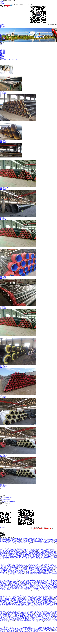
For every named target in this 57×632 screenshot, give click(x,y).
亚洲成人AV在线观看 (31, 631)
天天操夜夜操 (20, 543)
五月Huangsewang (10, 610)
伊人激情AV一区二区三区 (30, 571)
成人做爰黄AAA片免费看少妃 (9, 549)
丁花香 (22, 550)
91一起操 (3, 585)
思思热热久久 (5, 556)
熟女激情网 (20, 630)
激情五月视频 (19, 571)
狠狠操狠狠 (47, 596)
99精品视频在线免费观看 (36, 588)
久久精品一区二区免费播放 (50, 542)
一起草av (36, 583)
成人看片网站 (34, 540)
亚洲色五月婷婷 (28, 597)
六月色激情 (40, 603)
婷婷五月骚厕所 (47, 597)
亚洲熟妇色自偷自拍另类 (45, 558)
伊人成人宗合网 (14, 584)
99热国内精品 (12, 579)
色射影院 (36, 604)
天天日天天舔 (48, 614)
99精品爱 (12, 551)
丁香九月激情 (11, 599)
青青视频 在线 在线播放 (52, 563)
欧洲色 (20, 594)
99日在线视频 (53, 620)
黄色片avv (31, 588)
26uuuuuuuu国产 (5, 569)
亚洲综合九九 (25, 566)
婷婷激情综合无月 (25, 550)
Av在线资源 (43, 589)
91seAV (46, 551)
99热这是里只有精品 (9, 601)
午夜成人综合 (26, 567)
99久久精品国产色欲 (40, 621)
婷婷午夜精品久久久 (52, 628)
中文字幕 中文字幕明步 (43, 570)
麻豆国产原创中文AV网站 (11, 628)
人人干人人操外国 (10, 627)
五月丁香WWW (54, 543)
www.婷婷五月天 (34, 614)
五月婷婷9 (40, 564)
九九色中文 (46, 553)
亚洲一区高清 (19, 588)
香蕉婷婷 (43, 567)
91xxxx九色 (36, 627)
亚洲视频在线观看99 (7, 570)
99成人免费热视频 (54, 540)
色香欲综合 (6, 557)
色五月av (33, 568)
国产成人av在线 (53, 566)
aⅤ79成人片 (51, 550)
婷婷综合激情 (35, 542)
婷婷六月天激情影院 (52, 598)
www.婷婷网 (40, 565)
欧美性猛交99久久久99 (35, 563)
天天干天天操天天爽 (19, 584)
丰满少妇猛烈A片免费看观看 (25, 582)
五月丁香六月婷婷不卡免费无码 (28, 542)
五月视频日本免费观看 (48, 557)
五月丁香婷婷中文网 (9, 566)
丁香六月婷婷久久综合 (39, 619)
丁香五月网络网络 (9, 572)
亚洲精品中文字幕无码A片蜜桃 (5, 542)
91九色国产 (22, 540)
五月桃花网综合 (10, 569)
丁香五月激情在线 (32, 611)
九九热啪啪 (8, 552)
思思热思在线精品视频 (39, 540)
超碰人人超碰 (43, 548)
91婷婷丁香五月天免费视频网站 (20, 548)
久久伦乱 (23, 543)
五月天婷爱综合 (23, 618)
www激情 (26, 610)
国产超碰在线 (30, 563)
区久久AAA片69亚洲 (35, 586)
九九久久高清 (17, 563)
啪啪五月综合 (39, 542)
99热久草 (49, 566)
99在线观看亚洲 (32, 597)
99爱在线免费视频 (48, 627)
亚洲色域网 (10, 621)
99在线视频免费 (40, 620)
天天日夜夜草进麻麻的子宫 (21, 616)
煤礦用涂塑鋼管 (2, 28)
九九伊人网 (44, 540)
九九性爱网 (26, 600)
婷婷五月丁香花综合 (4, 590)
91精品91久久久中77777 (20, 619)
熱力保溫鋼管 (2, 36)
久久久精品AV (52, 614)
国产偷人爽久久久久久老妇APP (5, 568)
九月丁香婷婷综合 (52, 581)
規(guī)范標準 (2, 58)
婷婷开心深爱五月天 (36, 594)
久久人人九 (13, 601)
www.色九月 (36, 613)
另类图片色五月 (45, 547)
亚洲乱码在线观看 (47, 604)
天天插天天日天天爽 (36, 584)
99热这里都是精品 (31, 567)
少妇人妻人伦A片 (32, 613)
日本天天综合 (40, 626)
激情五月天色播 (23, 553)
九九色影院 (54, 568)
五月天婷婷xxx (33, 617)
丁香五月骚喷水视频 (49, 571)
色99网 (25, 573)
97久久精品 (16, 628)
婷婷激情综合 (54, 549)
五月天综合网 (11, 587)
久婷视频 (37, 620)
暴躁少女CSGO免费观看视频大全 (7, 564)
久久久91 (25, 564)
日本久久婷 (26, 619)
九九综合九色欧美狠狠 (28, 620)
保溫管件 (1, 40)
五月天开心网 (40, 550)
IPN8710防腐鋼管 (2, 33)
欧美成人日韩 (49, 572)
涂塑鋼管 (1, 25)
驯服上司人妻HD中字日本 (26, 630)
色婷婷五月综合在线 (40, 556)
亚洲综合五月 (46, 605)
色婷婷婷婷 (18, 574)
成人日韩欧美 (2, 551)
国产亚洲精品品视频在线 (21, 597)
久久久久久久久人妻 (49, 555)
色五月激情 (20, 556)
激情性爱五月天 (52, 569)
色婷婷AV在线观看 (14, 572)
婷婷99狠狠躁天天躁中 (46, 598)
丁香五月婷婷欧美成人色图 (21, 549)
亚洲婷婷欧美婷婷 (3, 572)
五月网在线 (9, 556)
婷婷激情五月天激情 (16, 542)
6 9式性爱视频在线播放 (14, 616)
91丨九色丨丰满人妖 (42, 617)
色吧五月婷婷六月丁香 (38, 612)
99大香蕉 (33, 602)
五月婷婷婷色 (23, 565)
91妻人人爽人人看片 (47, 602)
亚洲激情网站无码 (22, 610)
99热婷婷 (15, 574)
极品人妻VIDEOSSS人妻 (45, 628)
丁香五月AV (43, 626)
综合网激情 (35, 629)
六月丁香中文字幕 (25, 554)
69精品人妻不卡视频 (39, 547)
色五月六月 (2, 548)
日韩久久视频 (29, 604)
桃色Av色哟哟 (15, 549)
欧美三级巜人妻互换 (51, 567)
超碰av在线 (7, 547)
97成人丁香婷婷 (44, 539)
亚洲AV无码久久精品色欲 (35, 585)
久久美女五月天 (44, 555)
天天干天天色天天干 (27, 598)
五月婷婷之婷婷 (31, 605)
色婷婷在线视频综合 (40, 554)
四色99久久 (24, 590)
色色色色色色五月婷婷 (46, 573)
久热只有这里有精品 (44, 599)
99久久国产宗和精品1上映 (48, 574)
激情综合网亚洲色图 (42, 553)
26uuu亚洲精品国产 (45, 590)
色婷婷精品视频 (8, 558)
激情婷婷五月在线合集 (19, 601)
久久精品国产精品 (30, 551)
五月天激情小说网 (31, 569)
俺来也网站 (12, 594)
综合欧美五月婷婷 (3, 566)
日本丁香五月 (34, 566)
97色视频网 (3, 581)
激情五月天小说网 (41, 615)
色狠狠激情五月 (16, 581)
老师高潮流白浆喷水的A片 (38, 598)
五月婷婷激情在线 (48, 549)
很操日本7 (23, 602)
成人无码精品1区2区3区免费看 (48, 584)
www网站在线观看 (7, 594)
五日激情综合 (48, 569)
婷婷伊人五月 (46, 563)
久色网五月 (22, 621)
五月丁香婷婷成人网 (21, 628)
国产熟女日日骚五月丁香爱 (45, 564)
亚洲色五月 (46, 552)
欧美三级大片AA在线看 (41, 600)
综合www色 (18, 539)
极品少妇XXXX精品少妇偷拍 (25, 557)
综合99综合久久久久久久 (8, 565)
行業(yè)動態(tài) (2, 56)
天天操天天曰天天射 (16, 610)
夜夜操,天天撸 (6, 539)
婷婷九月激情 (7, 629)
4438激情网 (29, 554)
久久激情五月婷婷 (45, 610)
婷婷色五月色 (30, 548)
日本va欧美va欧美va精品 (37, 595)
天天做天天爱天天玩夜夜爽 (28, 627)
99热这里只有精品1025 (14, 558)
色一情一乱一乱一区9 (16, 595)
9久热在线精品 (26, 594)
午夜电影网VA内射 (39, 629)
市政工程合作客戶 (2, 49)
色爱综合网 (29, 619)
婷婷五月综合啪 (30, 581)
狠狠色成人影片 (24, 596)
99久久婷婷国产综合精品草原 (8, 554)
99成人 (50, 596)
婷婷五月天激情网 (24, 604)
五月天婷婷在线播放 (15, 554)
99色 (29, 595)
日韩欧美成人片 (31, 594)
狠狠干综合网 (20, 554)
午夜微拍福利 (14, 573)
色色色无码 (19, 604)
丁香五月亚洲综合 (46, 541)
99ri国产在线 (37, 617)
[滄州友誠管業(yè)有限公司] (3, 6)
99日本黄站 (34, 551)
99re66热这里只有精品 (51, 621)
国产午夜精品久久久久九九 (4, 541)
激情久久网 (45, 566)
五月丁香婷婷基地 (25, 605)
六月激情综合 (31, 615)
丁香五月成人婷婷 (2, 555)
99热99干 (10, 626)
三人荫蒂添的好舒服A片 (38, 558)
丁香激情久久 (16, 614)
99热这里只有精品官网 (5, 573)
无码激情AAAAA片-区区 (35, 590)
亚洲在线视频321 (5, 612)
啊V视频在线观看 (45, 565)
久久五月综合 (33, 620)
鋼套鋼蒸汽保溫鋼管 (3, 39)
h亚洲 (53, 630)
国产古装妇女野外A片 (24, 580)
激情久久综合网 (39, 551)
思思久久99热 (46, 630)
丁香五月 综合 (41, 618)
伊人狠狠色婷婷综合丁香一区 (22, 570)
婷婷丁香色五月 (18, 582)
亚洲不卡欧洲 (6, 616)
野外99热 (14, 565)
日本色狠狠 (21, 605)
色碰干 (5, 589)
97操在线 (46, 615)
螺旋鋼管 (1, 41)
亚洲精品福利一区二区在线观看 (24, 612)
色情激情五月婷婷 (41, 602)
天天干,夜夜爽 (30, 586)
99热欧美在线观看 (27, 611)
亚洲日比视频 (42, 552)
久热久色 (25, 541)
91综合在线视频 (50, 553)
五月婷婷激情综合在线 (28, 602)
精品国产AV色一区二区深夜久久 (43, 594)
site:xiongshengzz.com (25, 587)
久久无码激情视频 (5, 627)
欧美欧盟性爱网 (40, 582)
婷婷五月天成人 (17, 612)
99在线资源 (16, 597)
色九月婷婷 (23, 584)
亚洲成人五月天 (27, 553)
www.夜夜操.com (28, 616)
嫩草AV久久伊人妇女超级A (31, 558)
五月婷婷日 (6, 603)
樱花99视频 (44, 601)
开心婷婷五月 (22, 567)
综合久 (17, 543)
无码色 (10, 616)
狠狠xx (23, 556)
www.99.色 (9, 618)
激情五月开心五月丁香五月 (3, 618)
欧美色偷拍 (18, 567)
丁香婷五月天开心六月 (7, 551)
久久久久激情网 (50, 565)
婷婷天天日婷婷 (2, 557)
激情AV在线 (11, 542)
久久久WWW (50, 629)
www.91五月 (40, 543)
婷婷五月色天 (41, 584)
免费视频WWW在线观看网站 (15, 630)
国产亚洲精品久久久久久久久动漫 (22, 558)
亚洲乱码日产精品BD (38, 611)
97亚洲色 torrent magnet (28, 568)
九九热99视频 (43, 557)
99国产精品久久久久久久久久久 (50, 585)
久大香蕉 (37, 541)
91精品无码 (51, 612)
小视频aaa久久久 (53, 596)
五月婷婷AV (16, 570)
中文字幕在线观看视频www (38, 567)
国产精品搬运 (21, 542)
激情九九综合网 (15, 569)
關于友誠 (1, 59)
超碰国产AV (9, 541)
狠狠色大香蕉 (50, 594)
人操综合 (12, 552)
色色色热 (6, 611)
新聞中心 (1, 54)
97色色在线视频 (38, 599)
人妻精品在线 (13, 543)
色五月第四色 (3, 547)
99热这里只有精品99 (43, 585)
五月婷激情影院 (7, 581)
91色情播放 (53, 555)
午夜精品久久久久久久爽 (9, 580)
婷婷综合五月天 (46, 621)
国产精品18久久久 (52, 602)
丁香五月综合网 (54, 570)
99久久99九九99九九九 (41, 604)
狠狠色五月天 (36, 564)
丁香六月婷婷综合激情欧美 (40, 566)
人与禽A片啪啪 (16, 586)
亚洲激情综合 (14, 582)
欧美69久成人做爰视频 (15, 566)
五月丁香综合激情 (15, 587)
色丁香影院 (54, 612)
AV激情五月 (17, 626)
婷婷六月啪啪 (2, 539)
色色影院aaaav (40, 573)
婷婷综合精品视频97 (10, 590)
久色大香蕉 (32, 610)
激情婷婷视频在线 (48, 540)
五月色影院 (8, 589)
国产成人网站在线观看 (43, 549)
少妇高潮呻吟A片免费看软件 (11, 563)
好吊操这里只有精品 (25, 595)
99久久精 (33, 627)
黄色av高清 (54, 550)
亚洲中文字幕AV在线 (49, 543)
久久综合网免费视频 (28, 614)
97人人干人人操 (11, 629)
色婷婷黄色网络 (24, 588)
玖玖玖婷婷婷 (49, 599)
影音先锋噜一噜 (52, 597)
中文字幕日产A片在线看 (53, 564)
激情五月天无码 (49, 570)
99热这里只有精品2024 (49, 588)
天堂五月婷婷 (8, 579)
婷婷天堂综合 (10, 573)
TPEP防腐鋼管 (2, 32)
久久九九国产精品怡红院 (40, 605)
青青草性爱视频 (21, 566)
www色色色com (4, 580)
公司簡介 (1, 497)
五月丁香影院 (16, 604)
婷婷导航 (52, 616)
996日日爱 (12, 556)
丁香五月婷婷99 (47, 581)
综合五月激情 (40, 613)
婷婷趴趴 (10, 584)
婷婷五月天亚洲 (10, 539)
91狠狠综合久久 (16, 552)
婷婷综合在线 (29, 556)
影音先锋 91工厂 (49, 615)
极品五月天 (20, 555)
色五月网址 (42, 580)
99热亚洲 (29, 610)
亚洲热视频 (25, 556)
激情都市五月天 (45, 582)
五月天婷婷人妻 (25, 552)
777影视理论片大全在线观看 (13, 571)
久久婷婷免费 (46, 580)
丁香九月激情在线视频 (42, 569)
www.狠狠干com (29, 596)
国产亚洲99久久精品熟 (41, 583)
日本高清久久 (51, 541)
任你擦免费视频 (30, 585)
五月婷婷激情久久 (3, 614)
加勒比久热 (40, 571)
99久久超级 (53, 603)
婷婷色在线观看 (13, 553)
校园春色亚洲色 (20, 629)
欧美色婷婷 (43, 597)
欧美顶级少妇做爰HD (18, 557)
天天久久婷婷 (3, 631)
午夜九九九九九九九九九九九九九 (31, 570)
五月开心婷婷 (37, 568)
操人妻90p (33, 579)
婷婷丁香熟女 (31, 582)
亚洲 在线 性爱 (54, 554)
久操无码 (3, 603)
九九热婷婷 (53, 551)
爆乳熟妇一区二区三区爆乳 (47, 620)
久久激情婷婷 (54, 601)
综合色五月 (4, 567)
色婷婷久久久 (50, 630)
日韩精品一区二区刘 (18, 615)
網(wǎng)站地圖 (2, 3)
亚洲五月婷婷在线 (2, 611)
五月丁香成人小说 (36, 601)
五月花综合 (43, 551)
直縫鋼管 (1, 43)
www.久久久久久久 (6, 571)
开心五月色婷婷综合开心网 (33, 574)
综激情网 (45, 556)
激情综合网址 (46, 583)
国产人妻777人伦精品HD (25, 601)
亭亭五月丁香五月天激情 (21, 568)
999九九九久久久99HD (38, 539)
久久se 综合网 (8, 631)
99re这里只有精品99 (25, 579)
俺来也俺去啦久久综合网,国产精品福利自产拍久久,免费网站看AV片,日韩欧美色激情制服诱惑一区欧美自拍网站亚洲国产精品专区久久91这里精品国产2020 (21, 538)
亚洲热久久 (2, 610)
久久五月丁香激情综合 (22, 581)
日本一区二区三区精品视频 (38, 628)
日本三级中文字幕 (28, 590)
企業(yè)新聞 (2, 55)
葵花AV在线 (43, 611)
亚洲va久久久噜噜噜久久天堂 (23, 585)
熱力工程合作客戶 (2, 52)
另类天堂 (17, 573)
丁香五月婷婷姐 (10, 550)
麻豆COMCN (12, 614)
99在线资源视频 (17, 620)
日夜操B (41, 572)
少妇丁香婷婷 (13, 583)
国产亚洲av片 (15, 550)
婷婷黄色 (32, 616)
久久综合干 (31, 629)
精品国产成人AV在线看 (13, 631)
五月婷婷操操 (26, 551)
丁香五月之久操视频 (6, 626)
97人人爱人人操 (54, 610)
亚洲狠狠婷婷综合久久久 (32, 618)
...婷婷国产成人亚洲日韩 (11, 612)
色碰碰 (41, 588)
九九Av (34, 581)
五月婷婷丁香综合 (4, 600)
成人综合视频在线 (8, 543)
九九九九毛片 (34, 599)
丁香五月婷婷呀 (27, 628)
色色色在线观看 (15, 602)
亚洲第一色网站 (26, 603)
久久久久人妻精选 (3, 558)
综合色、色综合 (32, 557)
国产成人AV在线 (27, 543)
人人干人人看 (54, 582)
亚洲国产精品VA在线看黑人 (13, 547)
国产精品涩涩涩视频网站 (11, 557)
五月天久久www (50, 583)
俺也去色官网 (32, 595)
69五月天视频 (24, 555)
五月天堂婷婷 (44, 572)
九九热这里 (1, 571)
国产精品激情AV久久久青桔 (4, 605)
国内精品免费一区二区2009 (36, 572)
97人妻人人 (44, 588)
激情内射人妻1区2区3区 (52, 573)
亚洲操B (47, 556)
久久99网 (20, 614)
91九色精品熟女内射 (20, 572)
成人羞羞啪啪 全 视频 (45, 629)
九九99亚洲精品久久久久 (44, 595)
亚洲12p (37, 618)
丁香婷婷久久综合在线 (21, 611)
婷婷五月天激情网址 (23, 583)
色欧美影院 (43, 550)
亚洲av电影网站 (43, 581)
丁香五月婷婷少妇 (16, 551)
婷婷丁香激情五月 (14, 541)
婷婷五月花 (33, 539)
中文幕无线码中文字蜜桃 (5, 621)
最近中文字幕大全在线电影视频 (33, 626)
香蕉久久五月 (19, 569)
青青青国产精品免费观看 (26, 617)
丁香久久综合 (27, 569)
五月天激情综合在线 (5, 574)
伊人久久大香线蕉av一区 (53, 604)
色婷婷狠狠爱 (15, 619)
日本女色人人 (20, 587)
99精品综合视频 (10, 603)
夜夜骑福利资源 (40, 610)
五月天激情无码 (19, 547)
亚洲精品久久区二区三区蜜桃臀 (6, 604)
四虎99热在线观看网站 (16, 564)
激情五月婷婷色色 (39, 614)
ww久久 (32, 584)
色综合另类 (23, 569)
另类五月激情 (48, 579)
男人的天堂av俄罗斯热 (38, 597)
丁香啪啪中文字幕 (41, 568)
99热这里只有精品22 (16, 585)
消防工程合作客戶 (2, 51)
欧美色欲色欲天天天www (20, 603)
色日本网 (26, 581)
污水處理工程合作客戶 (3, 48)
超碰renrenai (47, 550)
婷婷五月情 (43, 619)
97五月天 (12, 604)
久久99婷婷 (32, 604)
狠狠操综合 (26, 631)
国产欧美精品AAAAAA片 (20, 541)
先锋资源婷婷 (39, 589)
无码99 (6, 555)
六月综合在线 (15, 599)
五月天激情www (19, 602)
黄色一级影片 (12, 588)
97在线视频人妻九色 (36, 615)
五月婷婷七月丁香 (35, 582)
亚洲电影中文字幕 (42, 616)
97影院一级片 (33, 598)
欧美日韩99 (4, 619)
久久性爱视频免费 (38, 579)
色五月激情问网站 (20, 599)
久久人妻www (8, 614)
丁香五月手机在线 (10, 605)
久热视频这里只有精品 (33, 630)
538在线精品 (26, 626)
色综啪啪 (54, 553)
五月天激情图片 (51, 626)
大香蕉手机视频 (50, 590)
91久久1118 (44, 571)
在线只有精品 (50, 568)
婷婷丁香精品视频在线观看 (28, 621)
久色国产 (52, 613)
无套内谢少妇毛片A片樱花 (10, 586)
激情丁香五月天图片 (16, 555)
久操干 (23, 547)
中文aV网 (22, 594)
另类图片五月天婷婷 (49, 603)
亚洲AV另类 (44, 603)
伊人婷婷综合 (13, 615)
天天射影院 (28, 588)
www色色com (33, 619)
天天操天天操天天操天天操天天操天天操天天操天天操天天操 (14, 617)
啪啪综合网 (26, 563)
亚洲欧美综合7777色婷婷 (45, 587)
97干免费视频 (31, 601)
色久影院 (23, 627)
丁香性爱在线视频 (28, 584)
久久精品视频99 (20, 552)
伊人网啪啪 (13, 600)
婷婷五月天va (50, 554)
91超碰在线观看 (21, 551)
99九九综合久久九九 (9, 567)
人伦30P (37, 600)
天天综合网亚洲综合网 (36, 549)
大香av (40, 557)
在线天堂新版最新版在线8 (41, 574)
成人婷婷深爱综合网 (52, 586)
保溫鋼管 (1, 35)
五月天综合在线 (12, 589)
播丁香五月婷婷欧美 (7, 630)
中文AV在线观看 (48, 613)
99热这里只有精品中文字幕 (25, 613)
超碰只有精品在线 (17, 618)
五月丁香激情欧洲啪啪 (34, 555)
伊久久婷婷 (54, 595)
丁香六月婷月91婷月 (50, 547)
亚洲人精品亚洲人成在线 (37, 580)
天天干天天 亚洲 (28, 583)
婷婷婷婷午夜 (23, 614)
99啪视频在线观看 (41, 563)
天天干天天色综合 (34, 621)
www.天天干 (19, 550)
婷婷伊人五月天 (28, 573)
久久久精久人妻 (37, 569)
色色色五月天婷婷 (5, 615)
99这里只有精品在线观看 (25, 615)
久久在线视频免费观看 (37, 616)
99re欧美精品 (2, 583)
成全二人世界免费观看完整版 (49, 617)
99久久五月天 (16, 629)
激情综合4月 (3, 620)
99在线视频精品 (31, 628)
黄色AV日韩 (38, 570)
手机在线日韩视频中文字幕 (30, 564)
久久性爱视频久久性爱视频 (28, 540)
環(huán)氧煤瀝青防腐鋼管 (3, 34)
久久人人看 (4, 543)
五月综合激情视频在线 (16, 605)
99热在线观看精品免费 (49, 539)
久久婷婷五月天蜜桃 (44, 542)
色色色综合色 (37, 603)
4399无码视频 (39, 548)
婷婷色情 (6, 595)
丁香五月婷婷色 (30, 599)
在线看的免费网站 (37, 581)
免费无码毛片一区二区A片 (52, 556)
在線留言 (1, 2)
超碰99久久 (22, 598)
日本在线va (32, 583)
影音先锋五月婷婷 (34, 550)
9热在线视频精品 (18, 553)
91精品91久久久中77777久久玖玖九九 (43, 586)
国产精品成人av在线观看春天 (29, 565)
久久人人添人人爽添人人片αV (16, 621)
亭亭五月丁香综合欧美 (18, 613)
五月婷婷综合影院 (23, 571)
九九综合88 (40, 590)
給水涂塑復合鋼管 (2, 26)
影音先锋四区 (34, 541)
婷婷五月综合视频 (36, 553)
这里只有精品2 (21, 573)
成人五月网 (43, 612)
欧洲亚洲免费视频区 (23, 539)
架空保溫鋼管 (2, 38)
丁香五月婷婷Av (41, 541)
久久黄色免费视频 (30, 552)
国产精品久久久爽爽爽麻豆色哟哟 (13, 611)
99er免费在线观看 (20, 590)
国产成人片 (52, 599)
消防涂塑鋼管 (2, 27)
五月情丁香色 (4, 586)
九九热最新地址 (29, 539)
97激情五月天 (44, 543)
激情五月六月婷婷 (18, 565)
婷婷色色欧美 (33, 596)
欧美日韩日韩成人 (22, 626)
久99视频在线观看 (2, 565)
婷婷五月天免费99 (6, 599)
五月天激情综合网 (18, 598)
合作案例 (4, 497)
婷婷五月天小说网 (29, 541)
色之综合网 (46, 567)
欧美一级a (26, 548)
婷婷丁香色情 (39, 555)
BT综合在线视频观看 (49, 601)
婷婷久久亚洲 (13, 548)
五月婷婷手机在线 (12, 597)
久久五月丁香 (50, 582)
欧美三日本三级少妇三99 (34, 573)
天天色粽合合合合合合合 (51, 605)
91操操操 (9, 598)
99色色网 (18, 631)
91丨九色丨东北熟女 (27, 547)
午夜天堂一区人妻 (21, 600)
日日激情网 (40, 601)
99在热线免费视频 (10, 555)
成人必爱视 (33, 600)
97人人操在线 (12, 581)
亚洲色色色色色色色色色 (9, 619)
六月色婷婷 (47, 626)
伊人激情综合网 (5, 598)
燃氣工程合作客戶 (2, 50)
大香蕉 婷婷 (13, 613)
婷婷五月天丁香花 (41, 627)
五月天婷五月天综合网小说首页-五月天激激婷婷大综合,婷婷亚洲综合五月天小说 (26, 589)
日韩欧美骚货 (16, 556)
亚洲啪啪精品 (4, 579)
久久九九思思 (36, 557)
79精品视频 (15, 588)
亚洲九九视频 (15, 539)
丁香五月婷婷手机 (22, 620)
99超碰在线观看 (25, 599)
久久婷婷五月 (30, 566)
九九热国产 (14, 626)
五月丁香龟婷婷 (35, 543)
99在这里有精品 (10, 595)
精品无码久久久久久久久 (26, 629)
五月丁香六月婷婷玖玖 (48, 589)
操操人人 (44, 596)
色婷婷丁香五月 (12, 570)
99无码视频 (27, 618)
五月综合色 (37, 596)
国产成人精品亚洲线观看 (46, 618)
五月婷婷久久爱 (21, 564)
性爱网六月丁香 (9, 613)
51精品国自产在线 (36, 565)
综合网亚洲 (35, 605)
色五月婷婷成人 (6, 584)
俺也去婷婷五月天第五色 (5, 540)
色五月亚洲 (50, 611)
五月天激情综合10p (3, 553)
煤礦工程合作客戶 (2, 53)
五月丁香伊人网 (36, 571)
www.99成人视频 (2, 629)
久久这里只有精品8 (50, 552)
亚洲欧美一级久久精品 (39, 587)
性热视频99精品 (14, 567)
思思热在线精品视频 (34, 554)
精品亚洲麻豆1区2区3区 (30, 580)
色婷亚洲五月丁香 (17, 583)
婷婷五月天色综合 (48, 616)
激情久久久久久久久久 (7, 583)
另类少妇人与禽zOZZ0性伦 (29, 549)
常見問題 (1, 57)
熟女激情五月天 (11, 540)
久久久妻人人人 (34, 548)
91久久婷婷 (6, 610)
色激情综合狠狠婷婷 (23, 574)
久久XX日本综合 (11, 574)
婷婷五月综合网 (10, 602)
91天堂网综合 (37, 602)
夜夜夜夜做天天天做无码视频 (28, 572)
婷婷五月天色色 (7, 597)
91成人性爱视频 (22, 631)
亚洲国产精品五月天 (48, 619)
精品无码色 (26, 586)
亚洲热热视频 (9, 548)
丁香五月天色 (47, 611)
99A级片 (11, 596)
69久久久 (6, 628)
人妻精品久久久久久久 (8, 582)
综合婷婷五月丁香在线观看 (9, 585)
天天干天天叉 (30, 600)
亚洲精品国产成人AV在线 (36, 552)
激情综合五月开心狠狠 (32, 587)
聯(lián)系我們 (2, 1)
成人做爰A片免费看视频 (17, 580)
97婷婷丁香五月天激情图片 (40, 630)
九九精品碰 (55, 617)
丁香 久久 (6, 548)
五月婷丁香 (35, 610)
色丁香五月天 (20, 579)
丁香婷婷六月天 (13, 598)
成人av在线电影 (16, 594)
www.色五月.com (7, 596)
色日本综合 (31, 553)
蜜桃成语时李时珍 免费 (3, 613)
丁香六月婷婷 (52, 579)
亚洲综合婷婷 (28, 555)
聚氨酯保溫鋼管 (2, 37)
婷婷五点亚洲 (51, 595)
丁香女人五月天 (9, 600)
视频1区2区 (31, 543)
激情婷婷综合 (45, 554)
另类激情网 (40, 596)
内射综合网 (20, 595)
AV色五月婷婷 (9, 553)
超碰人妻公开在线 (5, 587)
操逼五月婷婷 (17, 600)
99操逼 (45, 627)
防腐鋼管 (4, 499)
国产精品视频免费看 (34, 556)
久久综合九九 (15, 590)
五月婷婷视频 (46, 568)
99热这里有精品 (49, 551)
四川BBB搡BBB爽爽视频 (17, 540)
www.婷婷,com (36, 631)
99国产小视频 (15, 603)
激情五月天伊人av (21, 563)
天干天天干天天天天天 (33, 547)
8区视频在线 (30, 550)
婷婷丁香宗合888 (53, 548)
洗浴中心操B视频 (48, 548)
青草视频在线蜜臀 (54, 627)
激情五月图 (9, 615)
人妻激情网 (27, 574)
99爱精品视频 (13, 618)
